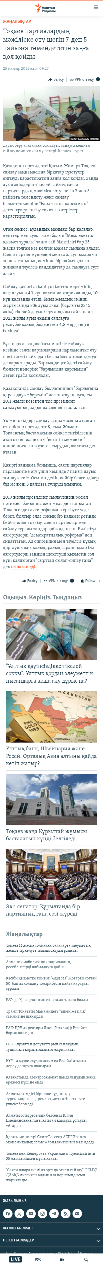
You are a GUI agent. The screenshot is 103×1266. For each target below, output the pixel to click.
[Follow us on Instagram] (42, 1213)
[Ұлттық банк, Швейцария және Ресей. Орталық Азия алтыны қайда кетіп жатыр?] (51, 717)
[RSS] (65, 1213)
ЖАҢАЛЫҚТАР (17, 22)
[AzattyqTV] (62, 1259)
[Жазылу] (77, 1213)
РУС (38, 1260)
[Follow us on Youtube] (31, 1213)
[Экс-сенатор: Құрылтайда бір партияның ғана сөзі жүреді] (51, 874)
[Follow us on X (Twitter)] (19, 1213)
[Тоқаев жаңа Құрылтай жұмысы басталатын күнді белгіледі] (51, 799)
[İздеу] (86, 1259)
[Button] (56, 79)
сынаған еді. (23, 567)
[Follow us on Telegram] (54, 1213)
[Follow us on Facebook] (7, 1213)
